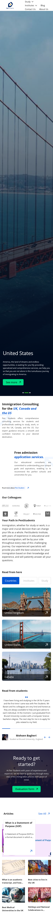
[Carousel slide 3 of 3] (29, 392)
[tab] (10, 580)
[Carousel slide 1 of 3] (23, 392)
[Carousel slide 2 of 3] (26, 392)
